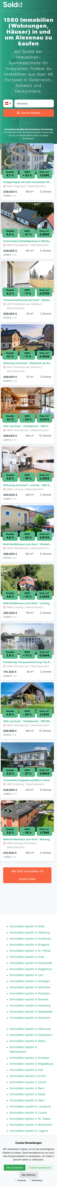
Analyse (22, 1180)
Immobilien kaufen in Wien (27, 926)
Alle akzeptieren (14, 1167)
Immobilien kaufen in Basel (27, 1094)
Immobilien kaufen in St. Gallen (30, 1118)
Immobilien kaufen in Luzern (28, 1112)
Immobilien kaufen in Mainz (28, 1041)
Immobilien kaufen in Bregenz (29, 944)
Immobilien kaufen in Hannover (30, 1029)
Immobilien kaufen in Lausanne (30, 1106)
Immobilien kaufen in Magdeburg (31, 1063)
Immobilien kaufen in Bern (27, 1088)
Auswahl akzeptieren (40, 1167)
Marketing (37, 1180)
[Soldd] (28, 4)
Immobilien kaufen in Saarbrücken (23, 1049)
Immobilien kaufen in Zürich (28, 1082)
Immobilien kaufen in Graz (27, 956)
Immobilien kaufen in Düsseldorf (31, 1034)
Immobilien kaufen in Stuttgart (30, 981)
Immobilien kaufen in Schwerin (30, 1017)
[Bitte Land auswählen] (8, 103)
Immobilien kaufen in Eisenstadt (31, 963)
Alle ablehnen (28, 1174)
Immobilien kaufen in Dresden (29, 1057)
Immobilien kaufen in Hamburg (30, 1005)
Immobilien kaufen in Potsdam (30, 993)
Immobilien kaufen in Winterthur (31, 1124)
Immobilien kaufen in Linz (27, 975)
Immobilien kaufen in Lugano (29, 1130)
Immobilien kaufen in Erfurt (28, 1076)
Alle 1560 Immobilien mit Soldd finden (27, 875)
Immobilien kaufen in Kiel (26, 1070)
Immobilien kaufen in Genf (27, 1100)
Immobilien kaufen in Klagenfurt (31, 969)
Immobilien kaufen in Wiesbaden (31, 1011)
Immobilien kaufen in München (30, 987)
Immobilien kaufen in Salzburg (30, 932)
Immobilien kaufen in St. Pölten (30, 950)
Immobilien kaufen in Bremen (29, 999)
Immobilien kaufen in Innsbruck (30, 938)
